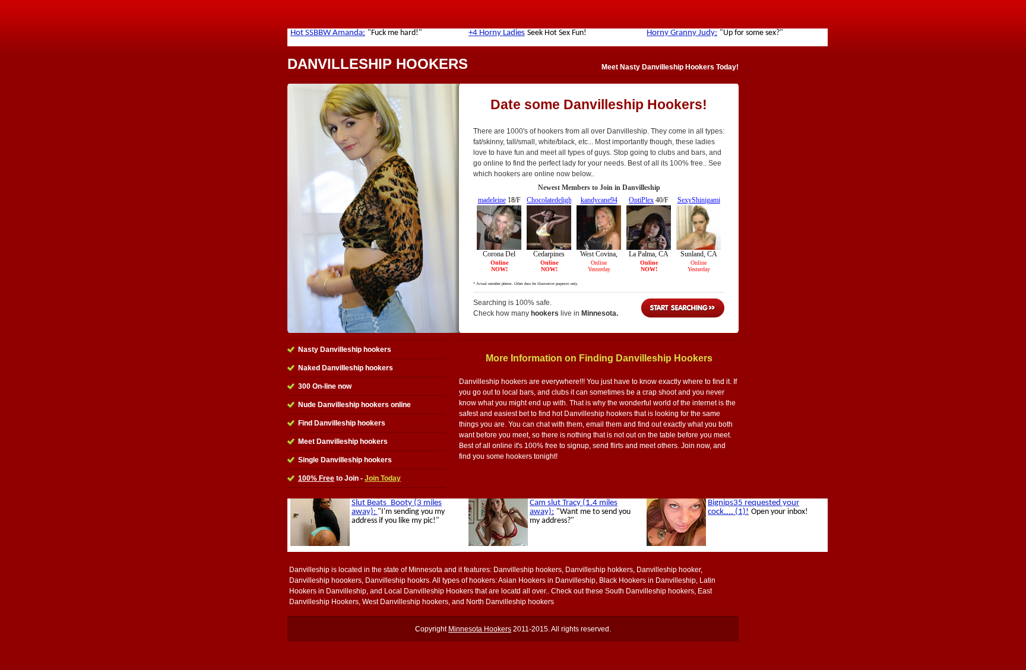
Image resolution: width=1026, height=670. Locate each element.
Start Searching (682, 308)
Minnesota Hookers (479, 629)
